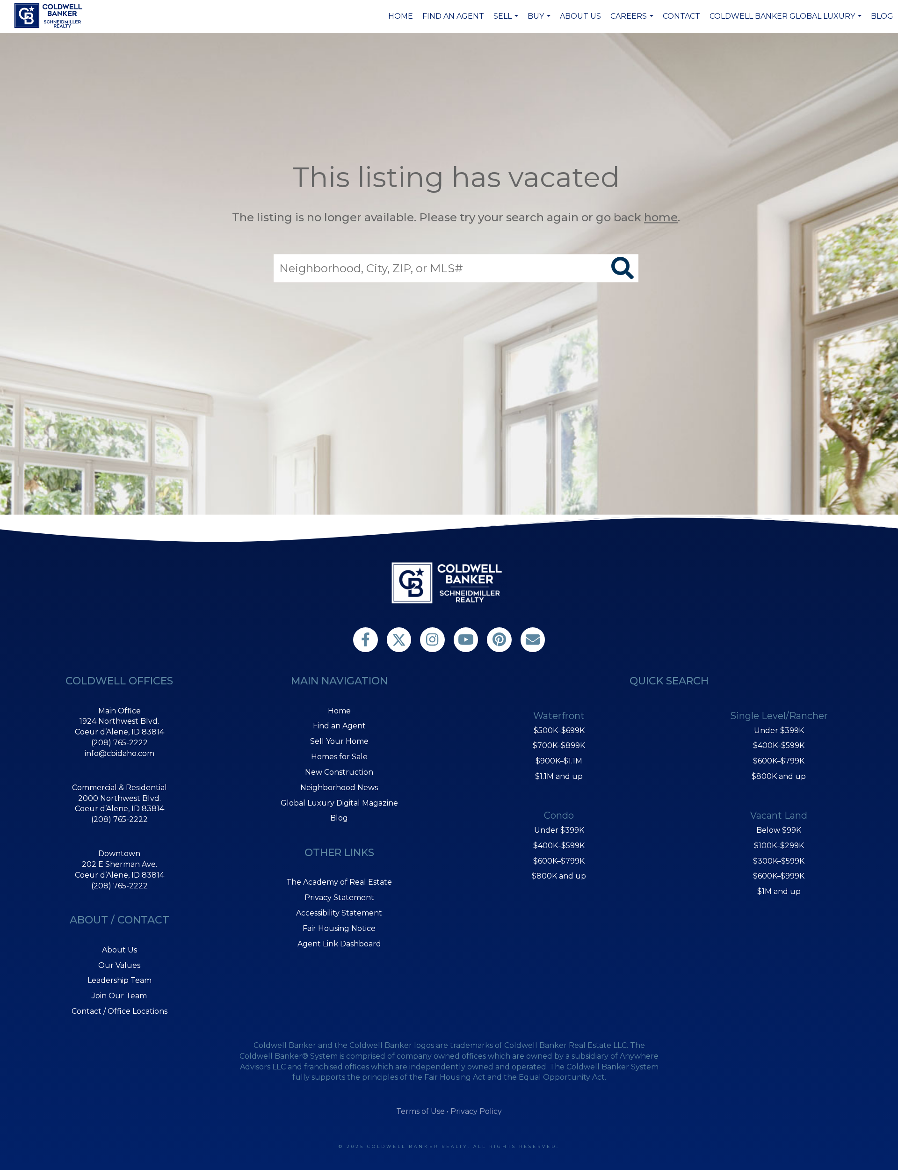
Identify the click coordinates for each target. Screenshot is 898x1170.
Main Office (119, 710)
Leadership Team (119, 980)
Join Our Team (119, 995)
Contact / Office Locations (119, 1011)
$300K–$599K (778, 861)
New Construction (339, 772)
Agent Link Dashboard (339, 943)
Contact (681, 16)
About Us (580, 16)
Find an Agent (453, 16)
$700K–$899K (559, 745)
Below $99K (778, 830)
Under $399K (559, 830)
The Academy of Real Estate (339, 882)
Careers (633, 21)
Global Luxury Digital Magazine (339, 803)
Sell (507, 21)
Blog (882, 16)
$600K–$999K (778, 876)
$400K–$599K (559, 845)
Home (400, 16)
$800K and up (559, 876)
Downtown (119, 853)
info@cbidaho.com (119, 753)
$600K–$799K (559, 861)
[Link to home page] (49, 15)
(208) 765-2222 (119, 742)
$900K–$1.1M (559, 760)
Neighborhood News (339, 787)
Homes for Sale (339, 756)
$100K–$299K (779, 845)
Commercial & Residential (119, 787)
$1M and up (779, 891)
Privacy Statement (339, 897)
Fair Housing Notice (339, 928)
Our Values (119, 965)
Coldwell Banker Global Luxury (787, 21)
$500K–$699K (559, 730)
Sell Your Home (339, 741)
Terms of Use (420, 1111)
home (661, 217)
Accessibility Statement (339, 912)
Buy (540, 21)
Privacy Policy (476, 1111)
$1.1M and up (559, 776)
